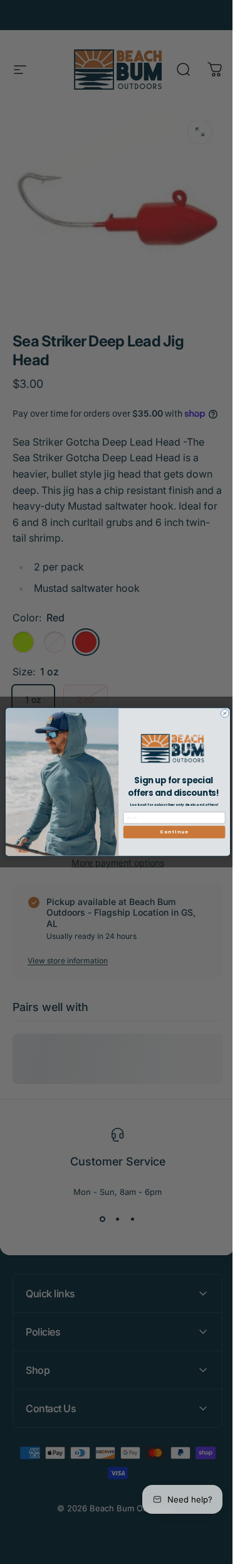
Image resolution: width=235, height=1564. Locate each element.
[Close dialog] (220, 713)
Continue (169, 832)
